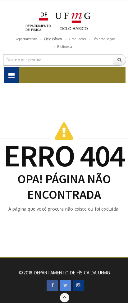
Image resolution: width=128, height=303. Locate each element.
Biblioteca (64, 46)
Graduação (77, 39)
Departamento (26, 39)
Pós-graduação (104, 39)
